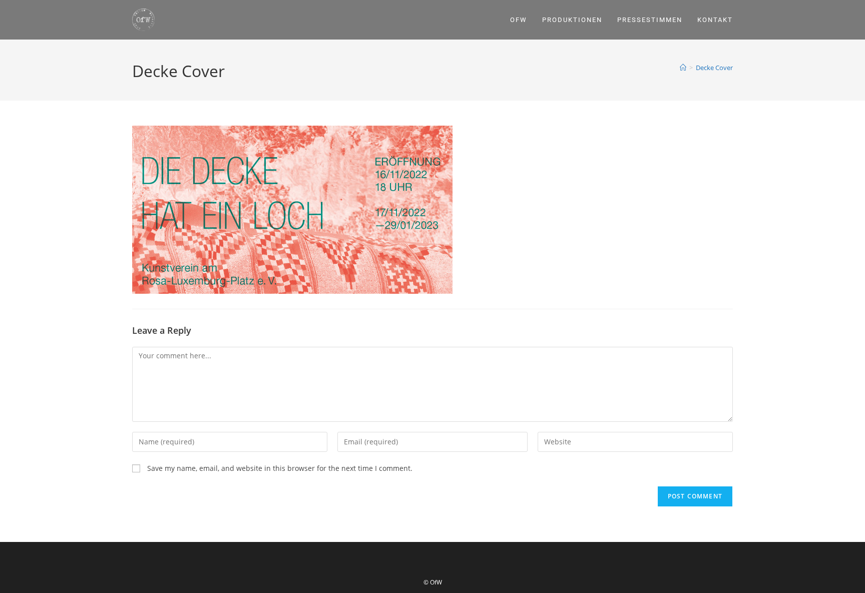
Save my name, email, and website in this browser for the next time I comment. (279, 468)
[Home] (683, 67)
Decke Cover (714, 67)
